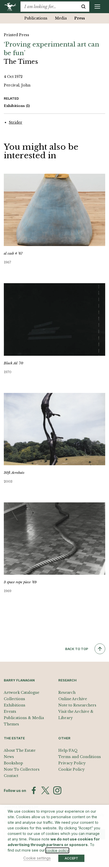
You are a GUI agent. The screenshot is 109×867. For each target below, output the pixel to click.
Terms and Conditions (79, 756)
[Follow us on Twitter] (45, 790)
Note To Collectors (22, 769)
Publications (35, 18)
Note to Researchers (77, 705)
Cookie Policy (71, 769)
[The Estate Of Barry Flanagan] (12, 6)
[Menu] (97, 7)
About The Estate (19, 750)
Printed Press (16, 35)
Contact (11, 775)
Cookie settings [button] (37, 858)
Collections (14, 699)
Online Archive (72, 699)
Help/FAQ (68, 750)
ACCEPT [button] (71, 858)
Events (10, 711)
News (9, 756)
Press (79, 18)
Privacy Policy (72, 763)
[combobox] (49, 7)
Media (61, 18)
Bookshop (13, 763)
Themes (11, 724)
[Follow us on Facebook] (34, 790)
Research (67, 692)
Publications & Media (24, 718)
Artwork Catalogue (21, 692)
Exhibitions (17, 106)
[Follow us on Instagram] (57, 790)
